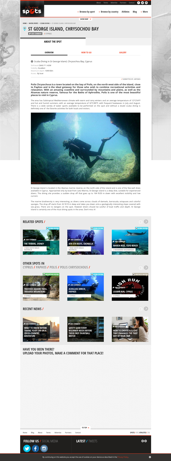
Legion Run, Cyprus (123, 291)
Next (146, 221)
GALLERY (122, 52)
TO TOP (84, 427)
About (98, 2)
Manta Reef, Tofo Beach (125, 245)
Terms (106, 2)
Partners (123, 2)
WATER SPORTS (33, 23)
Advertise (114, 2)
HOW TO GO (86, 52)
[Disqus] (85, 392)
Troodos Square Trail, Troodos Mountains (35, 290)
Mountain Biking (52, 274)
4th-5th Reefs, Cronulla (81, 243)
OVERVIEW (49, 52)
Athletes (125, 11)
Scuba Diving (45, 23)
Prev (140, 221)
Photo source (36, 183)
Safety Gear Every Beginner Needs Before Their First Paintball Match (80, 331)
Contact (132, 2)
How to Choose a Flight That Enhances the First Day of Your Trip (125, 333)
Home (25, 23)
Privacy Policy (122, 457)
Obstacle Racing (141, 274)
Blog (135, 11)
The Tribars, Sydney (34, 243)
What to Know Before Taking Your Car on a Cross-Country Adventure (35, 331)
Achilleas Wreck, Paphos (77, 290)
